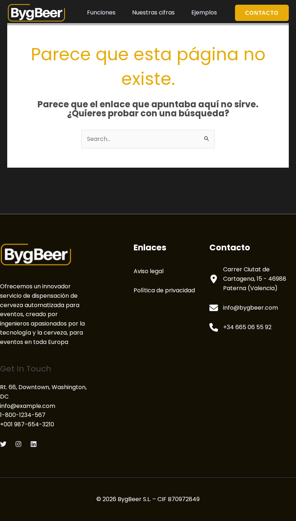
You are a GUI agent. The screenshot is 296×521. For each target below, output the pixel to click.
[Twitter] (3, 444)
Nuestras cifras (153, 12)
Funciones (101, 12)
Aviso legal (149, 271)
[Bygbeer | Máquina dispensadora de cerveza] (36, 12)
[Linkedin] (33, 444)
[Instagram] (18, 444)
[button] (262, 13)
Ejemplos (204, 12)
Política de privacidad (164, 290)
